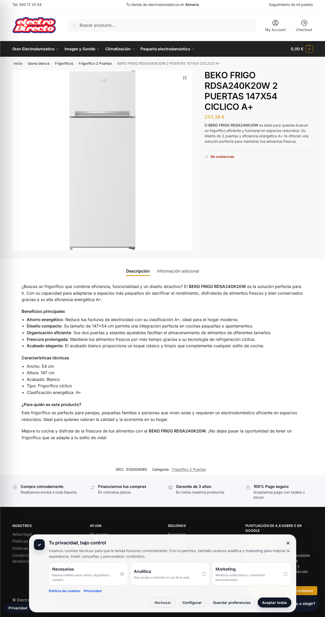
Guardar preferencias (232, 602)
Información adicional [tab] (178, 271)
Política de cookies (64, 591)
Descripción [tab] (138, 271)
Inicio (18, 63)
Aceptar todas (274, 602)
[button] (302, 49)
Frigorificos (64, 63)
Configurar (192, 602)
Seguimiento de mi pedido (291, 4)
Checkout (304, 29)
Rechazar (163, 602)
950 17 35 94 (30, 4)
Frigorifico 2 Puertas (95, 63)
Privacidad (92, 591)
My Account (275, 29)
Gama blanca (39, 63)
